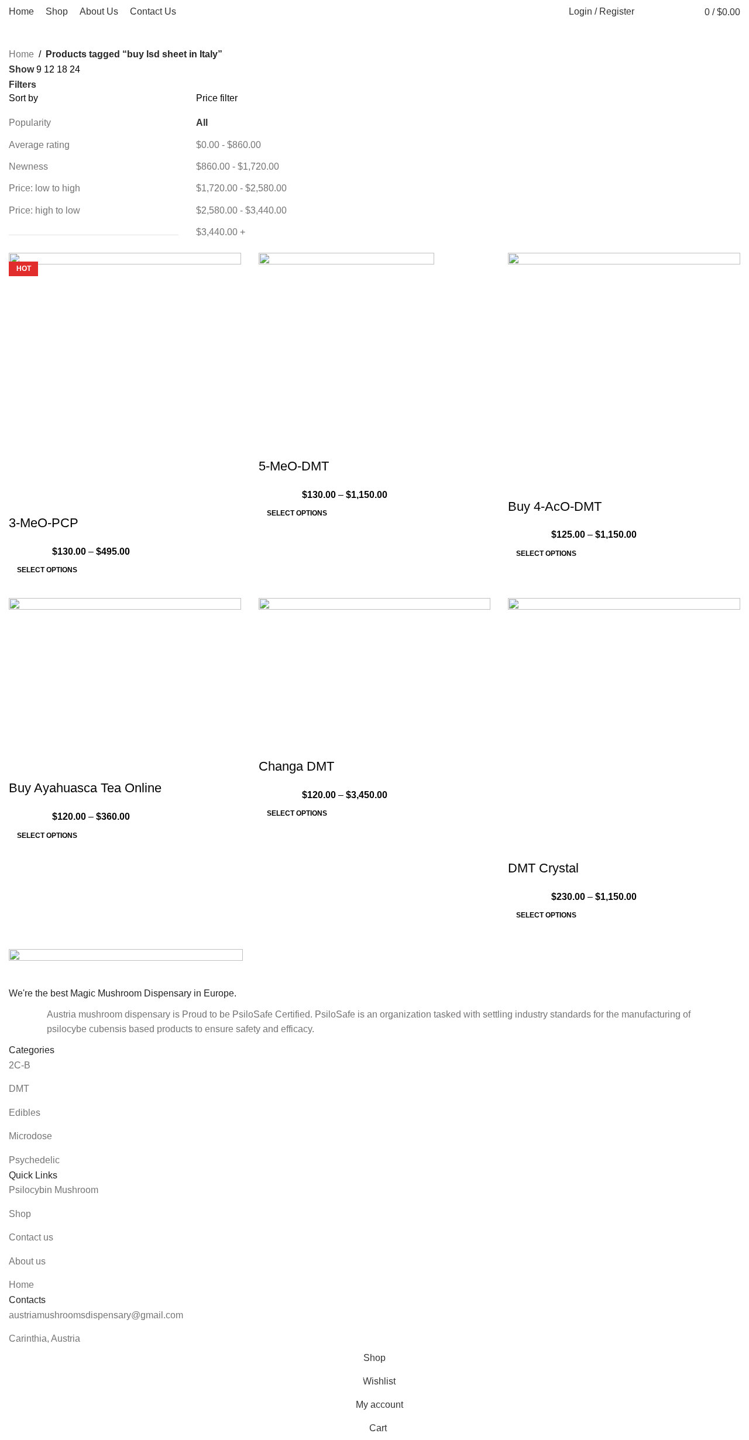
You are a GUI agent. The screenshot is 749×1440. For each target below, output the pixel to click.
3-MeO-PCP (43, 522)
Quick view (23, 499)
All (202, 123)
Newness (28, 166)
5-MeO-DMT (294, 466)
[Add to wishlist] (55, 499)
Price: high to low (44, 210)
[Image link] (126, 967)
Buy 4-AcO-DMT (555, 506)
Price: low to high (44, 188)
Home (21, 54)
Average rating (39, 145)
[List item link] (374, 1065)
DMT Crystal (543, 868)
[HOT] (375, 663)
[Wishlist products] (672, 11)
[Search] (649, 11)
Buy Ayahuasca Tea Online (85, 788)
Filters (22, 85)
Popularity (30, 123)
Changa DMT (296, 766)
